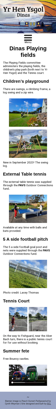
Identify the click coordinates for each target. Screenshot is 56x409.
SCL (49, 403)
